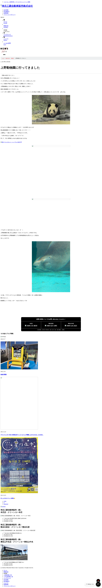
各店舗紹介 (7, 581)
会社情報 (6, 579)
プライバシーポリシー (10, 586)
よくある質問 (7, 44)
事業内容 (6, 572)
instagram (6, 504)
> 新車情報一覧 (8, 575)
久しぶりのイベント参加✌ (8, 498)
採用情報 (6, 584)
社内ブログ (8, 58)
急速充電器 (4, 374)
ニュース (6, 39)
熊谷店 (12, 58)
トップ (3, 58)
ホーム (5, 22)
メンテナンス (8, 35)
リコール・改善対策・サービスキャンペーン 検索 (17, 2)
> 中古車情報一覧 (8, 576)
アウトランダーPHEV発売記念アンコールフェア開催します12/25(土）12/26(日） (22, 434)
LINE (5, 501)
